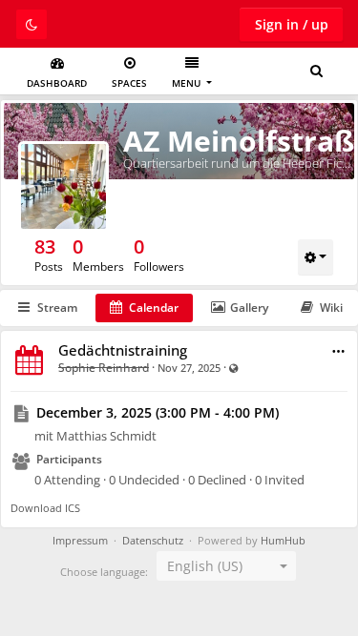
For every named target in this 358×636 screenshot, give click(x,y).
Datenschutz (152, 540)
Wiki (331, 307)
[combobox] (226, 566)
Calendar (154, 307)
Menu (187, 83)
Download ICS (45, 508)
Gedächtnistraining (122, 349)
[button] (338, 351)
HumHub (283, 540)
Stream (57, 307)
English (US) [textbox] (204, 566)
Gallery (249, 307)
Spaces (129, 83)
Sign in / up (291, 24)
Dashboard (57, 83)
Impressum (80, 540)
